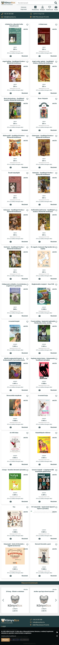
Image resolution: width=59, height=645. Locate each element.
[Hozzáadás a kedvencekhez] (27, 25)
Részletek (25, 56)
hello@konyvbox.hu (10, 17)
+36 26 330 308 (8, 14)
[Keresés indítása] (56, 3)
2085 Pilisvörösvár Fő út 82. (40, 17)
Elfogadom (5, 640)
